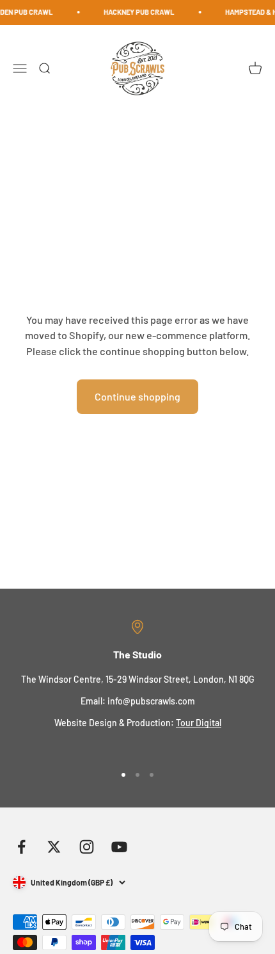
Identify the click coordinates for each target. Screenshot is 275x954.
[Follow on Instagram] (86, 846)
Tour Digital (198, 722)
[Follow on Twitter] (54, 846)
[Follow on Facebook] (21, 846)
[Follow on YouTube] (119, 846)
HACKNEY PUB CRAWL (137, 12)
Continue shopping (137, 396)
